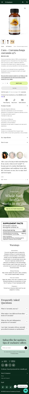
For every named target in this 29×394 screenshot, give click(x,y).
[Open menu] (2, 2)
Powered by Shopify (15, 391)
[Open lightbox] (24, 8)
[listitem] (14, 169)
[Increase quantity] (7, 83)
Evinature (9, 2)
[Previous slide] (25, 179)
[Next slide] (27, 179)
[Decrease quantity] (2, 83)
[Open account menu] (23, 2)
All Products (8, 46)
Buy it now (14, 88)
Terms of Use (22, 351)
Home (2, 46)
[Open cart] (27, 2)
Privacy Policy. (15, 353)
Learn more (23, 91)
